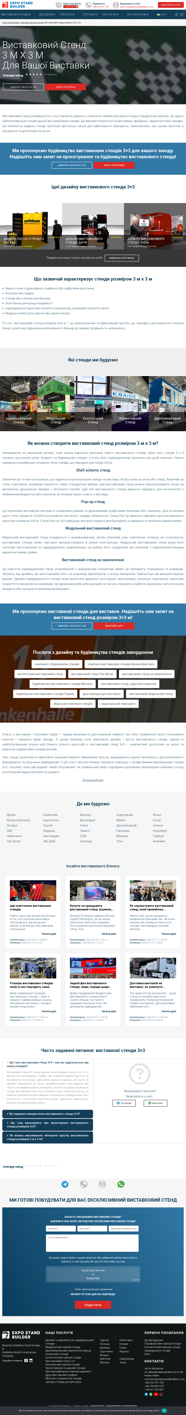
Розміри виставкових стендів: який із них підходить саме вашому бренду (32, 986)
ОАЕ (9, 831)
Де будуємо (47, 14)
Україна (124, 1351)
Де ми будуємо (154, 1340)
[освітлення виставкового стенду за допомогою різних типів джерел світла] (33, 890)
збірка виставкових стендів (72, 703)
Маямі (120, 820)
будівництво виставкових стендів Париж (45, 694)
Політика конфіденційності (60, 1405)
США (83, 836)
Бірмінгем (50, 815)
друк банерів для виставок (102, 694)
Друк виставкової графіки (61, 1375)
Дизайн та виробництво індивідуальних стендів (69, 1341)
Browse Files (93, 1278)
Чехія (122, 1362)
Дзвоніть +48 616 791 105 (23, 87)
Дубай (11, 815)
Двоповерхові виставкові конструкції (68, 1350)
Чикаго (85, 831)
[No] (182, 1410)
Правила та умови (80, 1405)
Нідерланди (124, 815)
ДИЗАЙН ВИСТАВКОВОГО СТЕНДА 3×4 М (84, 240)
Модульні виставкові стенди (62, 1347)
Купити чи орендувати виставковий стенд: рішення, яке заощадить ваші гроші (91, 909)
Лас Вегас (14, 841)
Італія (84, 825)
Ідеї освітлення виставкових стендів (30, 907)
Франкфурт (87, 820)
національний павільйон (118, 703)
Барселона (51, 820)
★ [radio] (26, 74)
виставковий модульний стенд (151, 694)
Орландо (86, 841)
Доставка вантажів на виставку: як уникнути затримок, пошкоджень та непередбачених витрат (149, 988)
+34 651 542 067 (154, 1389)
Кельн (157, 815)
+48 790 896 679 (154, 1386)
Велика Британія (18, 820)
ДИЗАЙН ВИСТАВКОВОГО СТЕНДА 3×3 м (146, 240)
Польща (105, 1344)
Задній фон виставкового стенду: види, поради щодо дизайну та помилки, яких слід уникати (92, 988)
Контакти (109, 14)
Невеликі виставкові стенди (62, 1364)
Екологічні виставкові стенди (63, 1357)
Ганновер (123, 831)
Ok (164, 1410)
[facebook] (26, 1360)
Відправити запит (171, 4)
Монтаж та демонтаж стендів (63, 1378)
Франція (122, 836)
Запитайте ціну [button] (114, 626)
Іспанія (158, 825)
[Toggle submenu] (35, 14)
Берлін (48, 825)
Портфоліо (90, 14)
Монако (104, 1362)
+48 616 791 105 (101, 6)
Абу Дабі (49, 841)
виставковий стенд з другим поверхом (128, 684)
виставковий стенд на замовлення (146, 674)
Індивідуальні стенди (157, 1350)
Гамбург (158, 836)
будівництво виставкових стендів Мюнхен (63, 684)
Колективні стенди (56, 1354)
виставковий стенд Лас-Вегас (92, 674)
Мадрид (48, 831)
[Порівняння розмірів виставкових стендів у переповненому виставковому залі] (33, 968)
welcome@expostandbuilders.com (137, 6)
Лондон (12, 825)
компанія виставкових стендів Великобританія (121, 664)
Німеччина (14, 836)
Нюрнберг (160, 831)
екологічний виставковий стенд (40, 674)
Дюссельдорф (126, 825)
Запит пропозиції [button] (65, 87)
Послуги (66, 14)
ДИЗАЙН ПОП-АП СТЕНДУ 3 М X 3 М (24, 240)
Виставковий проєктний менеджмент (68, 1371)
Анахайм (159, 841)
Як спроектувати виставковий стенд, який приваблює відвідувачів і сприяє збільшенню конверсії (152, 911)
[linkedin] (30, 1360)
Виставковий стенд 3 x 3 (60, 1361)
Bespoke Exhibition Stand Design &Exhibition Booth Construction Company (21, 1350)
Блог (147, 1354)
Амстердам (51, 836)
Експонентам (136, 14)
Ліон (119, 841)
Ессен (157, 820)
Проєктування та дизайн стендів (65, 1368)
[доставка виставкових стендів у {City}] (153, 968)
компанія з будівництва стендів (57, 664)
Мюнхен (85, 815)
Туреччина (106, 1351)
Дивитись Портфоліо (121, 258)
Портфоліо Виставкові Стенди (163, 1343)
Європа (104, 1340)
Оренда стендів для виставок (63, 1382)
